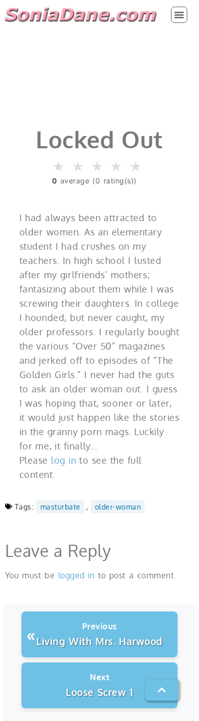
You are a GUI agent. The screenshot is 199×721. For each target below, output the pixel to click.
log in (63, 460)
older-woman (118, 506)
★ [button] (59, 166)
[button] (179, 15)
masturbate (60, 506)
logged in (76, 575)
